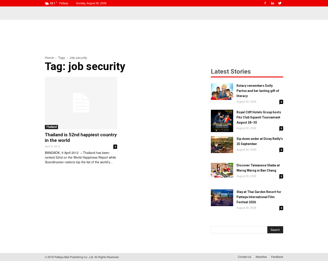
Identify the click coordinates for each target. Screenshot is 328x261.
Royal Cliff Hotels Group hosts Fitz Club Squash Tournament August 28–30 (259, 117)
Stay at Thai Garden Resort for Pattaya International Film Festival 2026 (259, 197)
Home (49, 57)
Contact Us (244, 257)
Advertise (261, 257)
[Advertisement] (164, 35)
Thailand (51, 126)
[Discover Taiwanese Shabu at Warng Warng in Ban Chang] (222, 170)
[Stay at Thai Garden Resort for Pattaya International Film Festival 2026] (222, 197)
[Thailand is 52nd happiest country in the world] (81, 103)
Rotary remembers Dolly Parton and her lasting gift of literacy (258, 91)
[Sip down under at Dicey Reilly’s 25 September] (222, 144)
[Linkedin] (272, 3)
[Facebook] (265, 3)
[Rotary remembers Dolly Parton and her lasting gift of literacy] (222, 91)
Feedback (277, 257)
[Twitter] (279, 3)
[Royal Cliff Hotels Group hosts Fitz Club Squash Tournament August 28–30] (222, 121)
